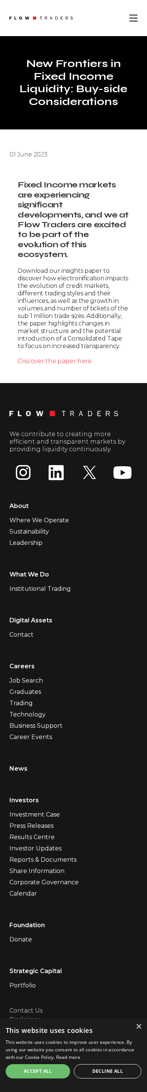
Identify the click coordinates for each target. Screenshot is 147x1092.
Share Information (36, 871)
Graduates (25, 691)
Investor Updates (35, 848)
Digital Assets (30, 620)
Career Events (30, 737)
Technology (27, 714)
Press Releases (31, 825)
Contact (21, 634)
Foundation (27, 925)
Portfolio (22, 985)
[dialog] (73, 1055)
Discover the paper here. (55, 361)
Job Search (26, 680)
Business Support (36, 725)
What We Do (29, 574)
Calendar (23, 893)
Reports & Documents (43, 859)
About (19, 505)
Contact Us (26, 1010)
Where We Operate (39, 520)
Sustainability (29, 531)
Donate (20, 939)
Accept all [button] (38, 1071)
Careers (22, 666)
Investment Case (34, 814)
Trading (21, 703)
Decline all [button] (107, 1071)
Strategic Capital (35, 971)
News (18, 768)
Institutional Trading (40, 588)
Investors (24, 800)
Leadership (26, 542)
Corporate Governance (44, 882)
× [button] (138, 1027)
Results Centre (32, 837)
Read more (68, 1057)
